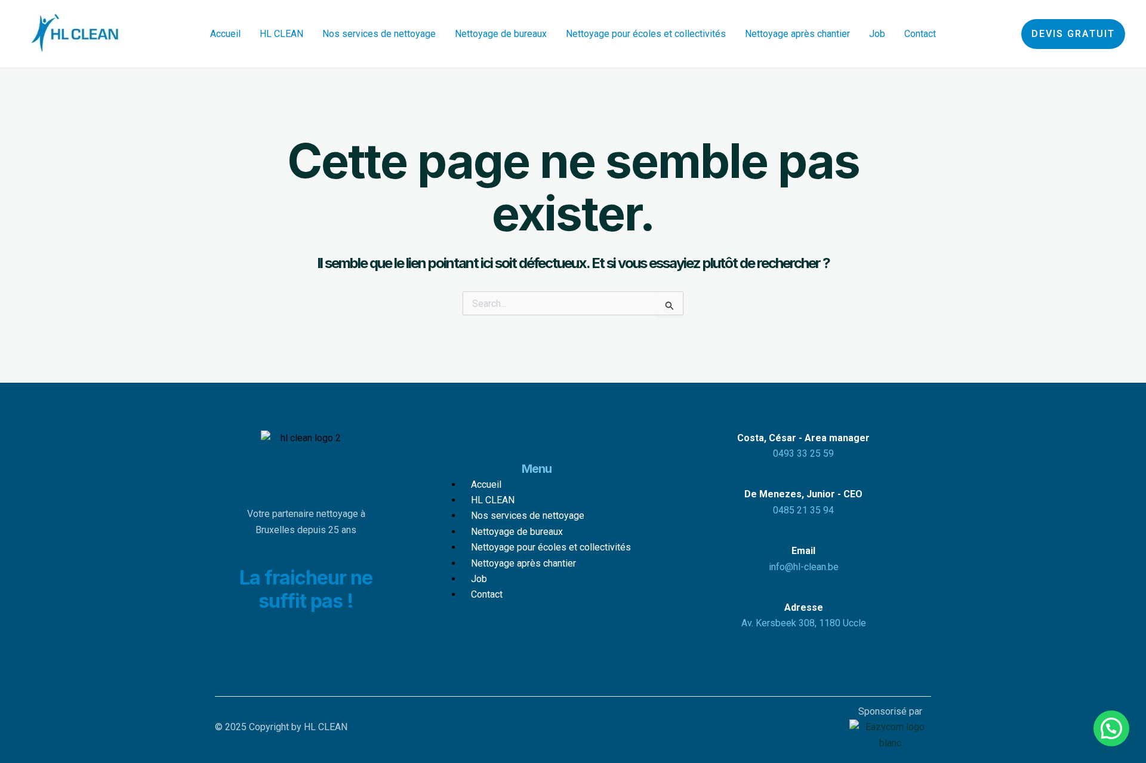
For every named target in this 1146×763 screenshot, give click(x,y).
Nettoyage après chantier (797, 33)
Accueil (225, 33)
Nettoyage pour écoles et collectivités (646, 33)
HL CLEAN (281, 33)
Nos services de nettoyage (379, 33)
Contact (920, 33)
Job (877, 33)
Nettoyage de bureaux (501, 33)
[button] (1073, 34)
